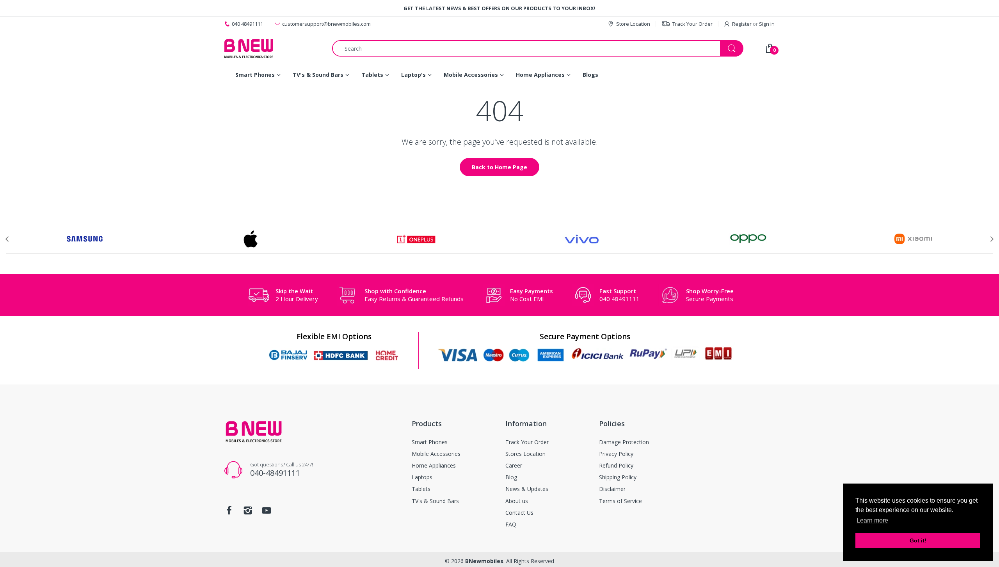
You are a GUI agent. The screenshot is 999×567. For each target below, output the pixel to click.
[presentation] (7, 239)
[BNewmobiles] (248, 48)
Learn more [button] (872, 520)
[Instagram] (247, 512)
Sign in (767, 23)
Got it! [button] (918, 540)
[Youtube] (266, 512)
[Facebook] (229, 512)
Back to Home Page (499, 167)
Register (742, 23)
